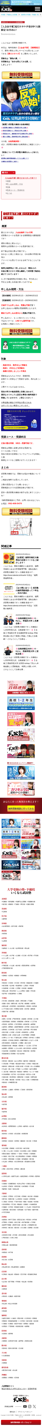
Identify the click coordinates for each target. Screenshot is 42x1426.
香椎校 (34, 1318)
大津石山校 (6, 1176)
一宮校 (19, 1154)
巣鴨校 (11, 1027)
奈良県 (4, 1232)
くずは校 (28, 1207)
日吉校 (27, 1066)
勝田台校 (14, 1003)
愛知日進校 (6, 1154)
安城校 (28, 1156)
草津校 (31, 1176)
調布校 (4, 1029)
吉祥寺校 (26, 1029)
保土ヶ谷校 (25, 1080)
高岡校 (11, 1097)
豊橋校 (34, 1151)
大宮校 (11, 983)
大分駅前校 (6, 1355)
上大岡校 (25, 1069)
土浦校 (18, 955)
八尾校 (4, 1202)
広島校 (4, 1274)
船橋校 (27, 1003)
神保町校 (25, 1032)
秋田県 (4, 931)
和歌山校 (5, 1245)
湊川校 (24, 1225)
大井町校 (11, 1029)
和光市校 (13, 991)
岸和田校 (32, 1199)
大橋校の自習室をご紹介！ (10, 161)
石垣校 (17, 1377)
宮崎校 (4, 1363)
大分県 (4, 1352)
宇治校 (32, 1186)
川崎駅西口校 (13, 1082)
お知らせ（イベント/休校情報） (13, 22)
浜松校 (11, 1141)
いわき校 (11, 948)
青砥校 (15, 1045)
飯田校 (26, 1126)
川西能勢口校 (32, 1225)
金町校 (4, 1027)
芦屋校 (4, 1222)
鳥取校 (4, 1252)
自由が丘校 (34, 1027)
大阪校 (4, 1196)
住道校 (26, 1199)
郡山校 (27, 948)
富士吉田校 (12, 1119)
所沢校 (23, 983)
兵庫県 (4, 1217)
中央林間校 (6, 1074)
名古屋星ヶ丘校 (25, 1151)
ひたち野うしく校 (8, 958)
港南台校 (11, 1066)
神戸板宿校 (25, 1222)
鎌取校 (33, 1009)
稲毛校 (34, 1006)
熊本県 (4, 1345)
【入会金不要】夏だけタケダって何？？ (21, 178)
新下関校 (11, 1282)
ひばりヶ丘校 (33, 1040)
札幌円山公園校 (21, 901)
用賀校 (4, 1040)
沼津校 (17, 1141)
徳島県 (4, 1286)
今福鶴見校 (33, 1204)
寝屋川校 (11, 1199)
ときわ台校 (18, 1048)
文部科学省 (32, 1389)
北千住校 (19, 1029)
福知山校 (16, 1189)
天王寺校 (17, 1196)
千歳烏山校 (18, 1037)
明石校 (28, 1219)
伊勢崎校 (23, 975)
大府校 (4, 1159)
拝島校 (25, 1037)
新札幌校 (11, 901)
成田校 (33, 1003)
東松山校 (5, 991)
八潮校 (19, 993)
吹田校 (36, 1202)
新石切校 (13, 1210)
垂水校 (17, 1227)
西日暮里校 (6, 1043)
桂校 (10, 1189)
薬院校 (32, 1324)
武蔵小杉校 (19, 1066)
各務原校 (25, 1133)
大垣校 (11, 1133)
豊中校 (4, 1199)
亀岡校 (4, 1189)
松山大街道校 (13, 1303)
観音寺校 (17, 1296)
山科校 (4, 1186)
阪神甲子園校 (6, 1225)
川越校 (36, 983)
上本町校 (19, 1199)
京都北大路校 (30, 1183)
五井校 (27, 1009)
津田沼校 (23, 1001)
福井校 (4, 1112)
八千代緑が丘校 (7, 1009)
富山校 (4, 1097)
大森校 (37, 1037)
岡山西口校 (6, 1267)
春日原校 (29, 1321)
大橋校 (4, 1324)
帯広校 (23, 904)
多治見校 (17, 1133)
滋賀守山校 (15, 1176)
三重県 (4, 1166)
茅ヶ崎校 (5, 1080)
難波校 (19, 1204)
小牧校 (4, 1156)
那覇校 (4, 1377)
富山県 (4, 1094)
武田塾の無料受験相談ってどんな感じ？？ (15, 158)
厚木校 (4, 1061)
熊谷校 (4, 983)
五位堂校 (31, 1235)
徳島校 (4, 1289)
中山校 (4, 1069)
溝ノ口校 (11, 1069)
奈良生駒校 (22, 1235)
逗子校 (13, 1074)
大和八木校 (14, 1238)
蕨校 (27, 991)
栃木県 (4, 962)
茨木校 (11, 1202)
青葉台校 (35, 1064)
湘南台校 (13, 1072)
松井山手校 (21, 1183)
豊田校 (13, 1154)
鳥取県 (4, 1249)
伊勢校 (17, 1169)
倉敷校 (22, 1267)
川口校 (17, 983)
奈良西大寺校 (6, 1235)
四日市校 (10, 1169)
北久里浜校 (21, 1074)
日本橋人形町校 (14, 1040)
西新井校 (26, 1051)
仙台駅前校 (6, 926)
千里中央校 (18, 1202)
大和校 (28, 1064)
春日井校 (26, 1148)
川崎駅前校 (34, 1080)
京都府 (4, 1181)
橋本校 (4, 1066)
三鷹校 (21, 1043)
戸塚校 (18, 1069)
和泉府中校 (36, 1207)
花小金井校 (21, 1053)
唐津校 (11, 1333)
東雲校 (33, 1051)
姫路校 (4, 1219)
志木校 (12, 985)
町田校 (30, 1019)
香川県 (4, 1293)
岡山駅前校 (15, 1267)
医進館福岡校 (13, 1321)
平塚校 (12, 1064)
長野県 (4, 1123)
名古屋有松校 (19, 1161)
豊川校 (32, 1159)
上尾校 (26, 985)
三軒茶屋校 (18, 1024)
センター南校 (34, 1072)
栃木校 (18, 965)
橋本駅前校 (13, 1245)
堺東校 (24, 1196)
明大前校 (34, 1029)
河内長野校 (6, 1204)
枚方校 (30, 1196)
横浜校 (11, 1061)
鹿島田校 (20, 1077)
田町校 (27, 1021)
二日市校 (22, 1321)
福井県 (4, 1109)
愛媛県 (4, 1301)
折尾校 (4, 1326)
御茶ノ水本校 (6, 1019)
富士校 (29, 1141)
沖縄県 (4, 1375)
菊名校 (4, 1082)
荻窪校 (11, 1024)
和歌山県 (5, 1242)
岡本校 (4, 1227)
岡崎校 (12, 1148)
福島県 (4, 945)
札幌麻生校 (31, 901)
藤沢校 (26, 1061)
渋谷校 (18, 1032)
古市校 (11, 1207)
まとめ (9, 193)
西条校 (17, 1274)
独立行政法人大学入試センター (14, 1389)
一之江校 (28, 1045)
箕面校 (30, 1202)
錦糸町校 (26, 1024)
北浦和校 (5, 988)
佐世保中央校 (13, 1341)
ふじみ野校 (21, 991)
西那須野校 (25, 965)
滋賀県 (4, 1173)
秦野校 (26, 1072)
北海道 (4, 899)
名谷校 (36, 1227)
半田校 (26, 1154)
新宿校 (13, 1021)
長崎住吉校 (28, 1341)
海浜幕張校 (21, 1006)
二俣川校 (5, 1072)
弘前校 (4, 911)
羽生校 (33, 991)
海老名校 (5, 1077)
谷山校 (15, 1370)
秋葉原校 (14, 1043)
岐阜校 (4, 1133)
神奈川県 (5, 1058)
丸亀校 (11, 1296)
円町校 (11, 1186)
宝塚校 (11, 1222)
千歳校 (17, 904)
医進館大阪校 (19, 1207)
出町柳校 (25, 1186)
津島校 (11, 1161)
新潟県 (4, 1087)
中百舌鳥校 (6, 1212)
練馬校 (33, 1024)
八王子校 (34, 1021)
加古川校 (17, 1222)
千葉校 (30, 1001)
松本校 (4, 1126)
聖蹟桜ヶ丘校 (6, 1035)
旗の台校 (28, 1043)
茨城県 (4, 952)
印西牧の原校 (18, 1009)
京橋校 (26, 1204)
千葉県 (4, 998)
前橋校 (17, 975)
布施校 (4, 1207)
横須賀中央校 (20, 1064)
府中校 (31, 1037)
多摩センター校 (7, 1037)
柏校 (17, 1001)
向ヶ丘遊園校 (35, 1066)
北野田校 (5, 1210)
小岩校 (12, 1032)
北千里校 (28, 1210)
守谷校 (36, 955)
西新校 (4, 1321)
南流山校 (5, 1006)
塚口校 (11, 1227)
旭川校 (4, 904)
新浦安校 (11, 1001)
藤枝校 (23, 1141)
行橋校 (11, 1324)
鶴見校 (19, 1072)
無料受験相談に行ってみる (21, 808)
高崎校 (4, 975)
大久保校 (23, 1227)
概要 (9, 181)
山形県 (4, 938)
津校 (3, 1169)
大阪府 (4, 1193)
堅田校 (37, 1176)
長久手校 (11, 1156)
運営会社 (12, 1412)
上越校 (11, 1089)
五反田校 (5, 1051)
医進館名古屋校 (30, 1161)
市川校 (4, 1001)
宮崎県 (4, 1360)
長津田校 (13, 1077)
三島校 (35, 1141)
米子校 (11, 1252)
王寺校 (15, 1235)
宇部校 (18, 1282)
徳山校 (24, 1282)
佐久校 (32, 1126)
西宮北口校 (21, 1219)
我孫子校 (5, 1011)
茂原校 (28, 1006)
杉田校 (18, 1080)
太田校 (11, 975)
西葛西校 (20, 1021)
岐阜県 (4, 1131)
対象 (8, 187)
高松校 (4, 1296)
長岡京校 (17, 1186)
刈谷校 (16, 1151)
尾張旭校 (11, 1159)
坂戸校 (4, 993)
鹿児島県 (5, 1367)
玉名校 (21, 1348)
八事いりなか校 (7, 1151)
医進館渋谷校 (6, 1045)
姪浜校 (36, 1321)
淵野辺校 (34, 1077)
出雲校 (11, 1259)
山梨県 (4, 1116)
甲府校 (4, 1119)
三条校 (23, 1089)
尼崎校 (30, 1227)
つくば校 (5, 955)
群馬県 (4, 972)
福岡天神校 (6, 1318)
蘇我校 (12, 1011)
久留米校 (28, 1318)
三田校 (33, 1222)
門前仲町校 (16, 1019)
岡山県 (4, 1264)
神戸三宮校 (12, 1219)
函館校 (11, 904)
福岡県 (4, 1315)
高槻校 (36, 1196)
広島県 (4, 1271)
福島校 (4, 948)
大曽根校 (32, 1154)
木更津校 (13, 1006)
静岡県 (4, 1138)
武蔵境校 (13, 1051)
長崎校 (4, 1341)
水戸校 (12, 955)
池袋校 (24, 1019)
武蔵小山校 (16, 1035)
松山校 (4, 1303)
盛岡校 (4, 919)
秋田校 (4, 933)
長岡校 (17, 1089)
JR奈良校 (5, 1238)
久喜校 (12, 988)
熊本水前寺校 (13, 1348)
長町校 (21, 926)
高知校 (4, 1311)
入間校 (18, 988)
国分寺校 (5, 1032)
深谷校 (24, 988)
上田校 (19, 1126)
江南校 (18, 1159)
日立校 (24, 955)
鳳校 (25, 1202)
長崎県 (4, 1338)
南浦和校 (19, 985)
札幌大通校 (30, 904)
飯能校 (30, 988)
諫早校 (21, 1341)
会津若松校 (19, 948)
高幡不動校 (24, 1040)
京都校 (4, 1183)
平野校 (11, 1196)
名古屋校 (5, 1148)
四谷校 (4, 1024)
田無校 (33, 1035)
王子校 (34, 1045)
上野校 (32, 1032)
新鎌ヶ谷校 (6, 1003)
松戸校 (21, 1003)
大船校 (27, 1077)
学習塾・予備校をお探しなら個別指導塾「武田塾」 (23, 1415)
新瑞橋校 (25, 1159)
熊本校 (4, 1348)
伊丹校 (34, 1219)
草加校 (32, 985)
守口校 (13, 1204)
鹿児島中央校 (6, 1370)
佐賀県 (4, 1331)
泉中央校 (14, 926)
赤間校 (26, 1324)
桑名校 (23, 1169)
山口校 (4, 1282)
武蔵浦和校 (12, 993)
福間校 (27, 1326)
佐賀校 (4, 1333)
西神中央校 (16, 1225)
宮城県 (4, 923)
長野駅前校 (12, 1126)
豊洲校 (11, 1048)
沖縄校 (11, 1377)
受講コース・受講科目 (16, 190)
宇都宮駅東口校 (7, 968)
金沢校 (4, 1104)
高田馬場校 (6, 1021)
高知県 (4, 1308)
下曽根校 (11, 1326)
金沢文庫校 (33, 1069)
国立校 (19, 1051)
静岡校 (4, 1141)
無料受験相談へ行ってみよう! (21, 1422)
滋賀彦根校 (24, 1176)
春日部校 (5, 985)
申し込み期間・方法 (15, 184)
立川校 (36, 1019)
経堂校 (34, 1048)
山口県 (4, 1279)
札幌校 (4, 901)
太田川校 (19, 1148)
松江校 (4, 1259)
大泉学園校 (25, 1035)
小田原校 (5, 1064)
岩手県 (4, 916)
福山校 (11, 1274)
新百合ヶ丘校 (30, 1074)
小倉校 (13, 1318)
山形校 (4, 941)
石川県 (4, 1101)
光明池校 (20, 1210)
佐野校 (33, 965)
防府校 (30, 1282)
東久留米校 (27, 1048)
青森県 (4, 908)
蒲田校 (21, 1045)
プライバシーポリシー (25, 1412)
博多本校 (20, 1318)
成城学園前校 (19, 1027)
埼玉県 (4, 980)
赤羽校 (27, 1027)
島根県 (4, 1257)
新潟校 (4, 1089)
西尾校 (34, 1156)
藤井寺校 (35, 1210)
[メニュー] (37, 8)
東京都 (4, 1016)
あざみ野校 (18, 1061)
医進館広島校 (32, 1274)
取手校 (30, 955)
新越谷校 (29, 983)
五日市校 (23, 1274)
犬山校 (4, 1161)
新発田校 (29, 1089)
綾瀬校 (4, 1048)
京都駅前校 (12, 1183)
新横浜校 (32, 1061)
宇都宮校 (5, 965)
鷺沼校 (12, 1080)
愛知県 (4, 1145)
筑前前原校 (19, 1326)
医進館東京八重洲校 (9, 1053)
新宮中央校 (18, 1324)
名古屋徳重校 (20, 1156)
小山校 (12, 965)
